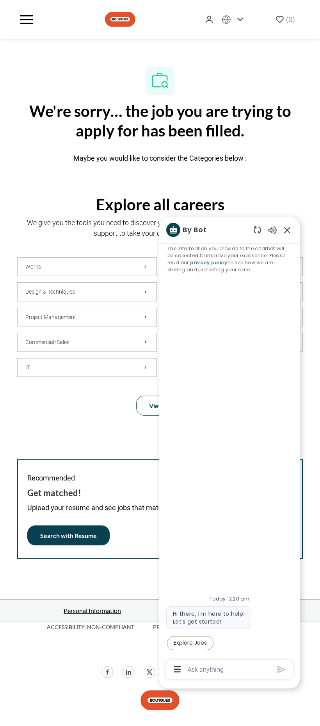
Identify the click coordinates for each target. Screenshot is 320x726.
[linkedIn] (128, 672)
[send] (281, 669)
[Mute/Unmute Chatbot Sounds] (272, 229)
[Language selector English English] (234, 19)
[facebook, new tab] (107, 672)
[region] (229, 449)
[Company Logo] (120, 18)
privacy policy (208, 262)
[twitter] (149, 672)
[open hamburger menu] (26, 19)
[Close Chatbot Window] (287, 229)
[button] (209, 19)
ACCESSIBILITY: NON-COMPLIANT (90, 627)
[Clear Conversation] (257, 229)
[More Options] (177, 669)
